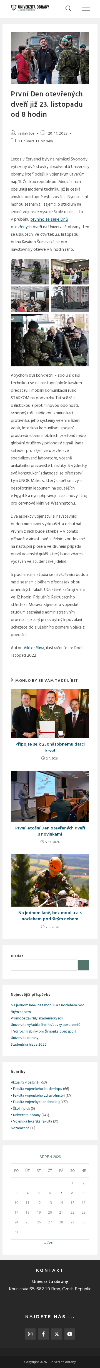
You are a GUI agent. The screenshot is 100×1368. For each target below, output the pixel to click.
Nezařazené (20, 1128)
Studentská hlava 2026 (28, 1045)
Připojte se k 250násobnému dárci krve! (50, 747)
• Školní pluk (20, 1109)
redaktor (26, 133)
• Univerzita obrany (35, 141)
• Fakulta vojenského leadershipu (36, 1089)
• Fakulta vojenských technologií (36, 1102)
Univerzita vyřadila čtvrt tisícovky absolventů (45, 1025)
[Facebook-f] (43, 1334)
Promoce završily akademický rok (37, 1018)
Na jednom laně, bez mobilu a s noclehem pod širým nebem (50, 916)
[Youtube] (70, 1334)
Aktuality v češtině (25, 1082)
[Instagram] (30, 1334)
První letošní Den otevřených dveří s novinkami (50, 831)
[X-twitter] (56, 1334)
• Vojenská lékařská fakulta (31, 1121)
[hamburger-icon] (86, 9)
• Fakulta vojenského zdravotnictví (38, 1096)
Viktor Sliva (34, 648)
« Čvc (48, 1243)
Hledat (17, 956)
